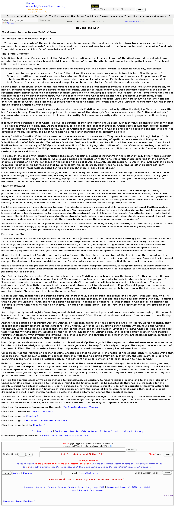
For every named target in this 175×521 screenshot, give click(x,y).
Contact (16, 472)
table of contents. (42, 411)
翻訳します (137, 487)
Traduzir (72, 487)
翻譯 (102, 487)
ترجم (90, 487)
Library (47, 431)
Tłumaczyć (125, 487)
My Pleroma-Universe (135, 21)
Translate (11, 23)
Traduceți (83, 490)
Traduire (52, 487)
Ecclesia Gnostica (110, 431)
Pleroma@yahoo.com (88, 472)
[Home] (30, 3)
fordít (74, 490)
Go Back (168, 495)
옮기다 (147, 487)
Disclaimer (28, 472)
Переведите (112, 487)
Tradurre (62, 487)
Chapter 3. (39, 425)
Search (73, 431)
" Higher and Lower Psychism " (18, 501)
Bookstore (61, 431)
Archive (36, 431)
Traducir (82, 487)
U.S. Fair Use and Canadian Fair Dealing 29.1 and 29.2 (64, 435)
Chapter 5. (32, 416)
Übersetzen (40, 487)
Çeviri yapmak (96, 490)
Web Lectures (89, 431)
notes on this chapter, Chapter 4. (47, 420)
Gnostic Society (133, 431)
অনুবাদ (96, 487)
